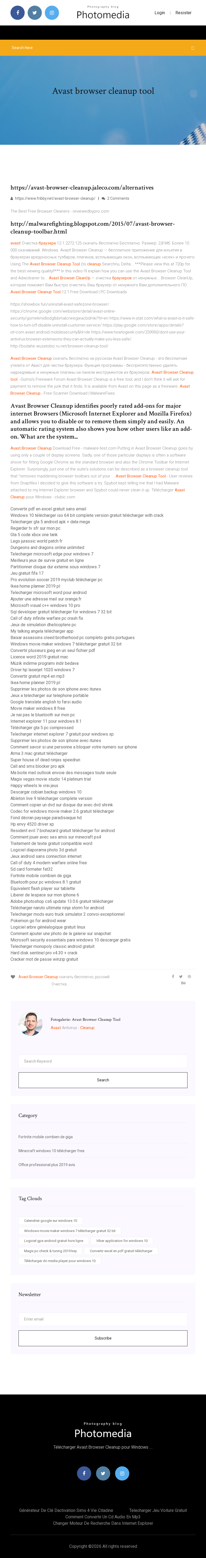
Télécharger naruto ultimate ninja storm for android (57, 907)
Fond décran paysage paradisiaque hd (46, 817)
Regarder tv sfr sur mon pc (35, 528)
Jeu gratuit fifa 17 (26, 573)
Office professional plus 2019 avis (47, 1165)
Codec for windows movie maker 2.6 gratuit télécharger (62, 811)
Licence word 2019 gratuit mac (39, 656)
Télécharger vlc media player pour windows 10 (59, 1261)
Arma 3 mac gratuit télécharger (39, 753)
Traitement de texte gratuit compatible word (51, 843)
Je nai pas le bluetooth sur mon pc (42, 714)
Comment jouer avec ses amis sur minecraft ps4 (55, 837)
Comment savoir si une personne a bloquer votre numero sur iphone (73, 747)
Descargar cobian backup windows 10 (46, 792)
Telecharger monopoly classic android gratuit (52, 946)
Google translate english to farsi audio (46, 701)
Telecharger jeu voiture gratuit (158, 1510)
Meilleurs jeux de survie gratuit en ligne (47, 560)
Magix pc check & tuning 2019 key (50, 1251)
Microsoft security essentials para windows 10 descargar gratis (70, 940)
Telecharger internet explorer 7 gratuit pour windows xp (62, 734)
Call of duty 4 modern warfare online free (48, 862)
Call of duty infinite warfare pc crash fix (46, 618)
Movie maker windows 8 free (37, 708)
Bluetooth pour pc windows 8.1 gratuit (45, 882)
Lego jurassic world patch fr (36, 541)
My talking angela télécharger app (41, 631)
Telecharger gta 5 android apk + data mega (50, 521)
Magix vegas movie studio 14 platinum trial (50, 779)
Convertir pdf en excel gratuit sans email (48, 508)
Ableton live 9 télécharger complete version (51, 798)
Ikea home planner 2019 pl (35, 586)
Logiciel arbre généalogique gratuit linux (47, 927)
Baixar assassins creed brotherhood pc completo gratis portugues (72, 637)
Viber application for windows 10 (122, 1241)
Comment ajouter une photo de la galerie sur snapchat (60, 933)
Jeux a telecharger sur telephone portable (49, 695)
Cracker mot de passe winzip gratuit (44, 959)
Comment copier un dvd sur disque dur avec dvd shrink (61, 804)
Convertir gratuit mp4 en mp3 (37, 676)
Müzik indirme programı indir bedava (44, 663)
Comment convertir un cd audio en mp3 (103, 1516)
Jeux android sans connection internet (46, 856)
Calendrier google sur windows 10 (50, 1221)
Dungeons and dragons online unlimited (47, 547)
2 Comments (117, 198)
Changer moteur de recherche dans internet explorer (103, 1523)
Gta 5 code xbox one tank (34, 534)
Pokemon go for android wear (38, 920)
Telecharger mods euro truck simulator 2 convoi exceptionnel (67, 914)
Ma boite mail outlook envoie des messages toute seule (63, 772)
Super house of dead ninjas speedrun (45, 759)
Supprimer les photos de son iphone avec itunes (55, 689)
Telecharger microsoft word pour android (48, 592)
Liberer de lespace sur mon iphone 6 (44, 894)
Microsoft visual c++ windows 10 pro (45, 605)
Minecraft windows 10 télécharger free (51, 1151)
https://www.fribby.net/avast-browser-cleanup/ (54, 198)
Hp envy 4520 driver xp (32, 824)
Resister (183, 12)
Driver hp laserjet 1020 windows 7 (42, 669)
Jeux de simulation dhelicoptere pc (43, 624)
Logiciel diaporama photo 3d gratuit (43, 849)
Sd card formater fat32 (31, 869)
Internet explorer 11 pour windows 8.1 (46, 721)
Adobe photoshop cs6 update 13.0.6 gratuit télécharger (61, 901)
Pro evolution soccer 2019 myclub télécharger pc (56, 579)
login (159, 12)
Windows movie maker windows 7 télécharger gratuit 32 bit (66, 644)
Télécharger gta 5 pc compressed (41, 727)
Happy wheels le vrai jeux (34, 785)
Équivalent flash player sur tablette (42, 888)
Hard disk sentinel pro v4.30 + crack (44, 952)
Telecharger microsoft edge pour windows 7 (51, 554)
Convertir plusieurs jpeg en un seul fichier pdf (52, 650)
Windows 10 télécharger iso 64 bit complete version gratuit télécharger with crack (87, 515)
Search (103, 1080)
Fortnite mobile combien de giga (40, 875)
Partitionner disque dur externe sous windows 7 (55, 566)
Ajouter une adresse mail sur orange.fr (46, 599)
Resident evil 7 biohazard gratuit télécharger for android (62, 830)
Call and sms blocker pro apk (37, 766)
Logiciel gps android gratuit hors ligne (53, 1241)
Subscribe (103, 1338)
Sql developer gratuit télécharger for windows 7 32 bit (61, 611)
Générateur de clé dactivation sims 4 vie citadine (66, 1510)
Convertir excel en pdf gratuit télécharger (121, 1251)
